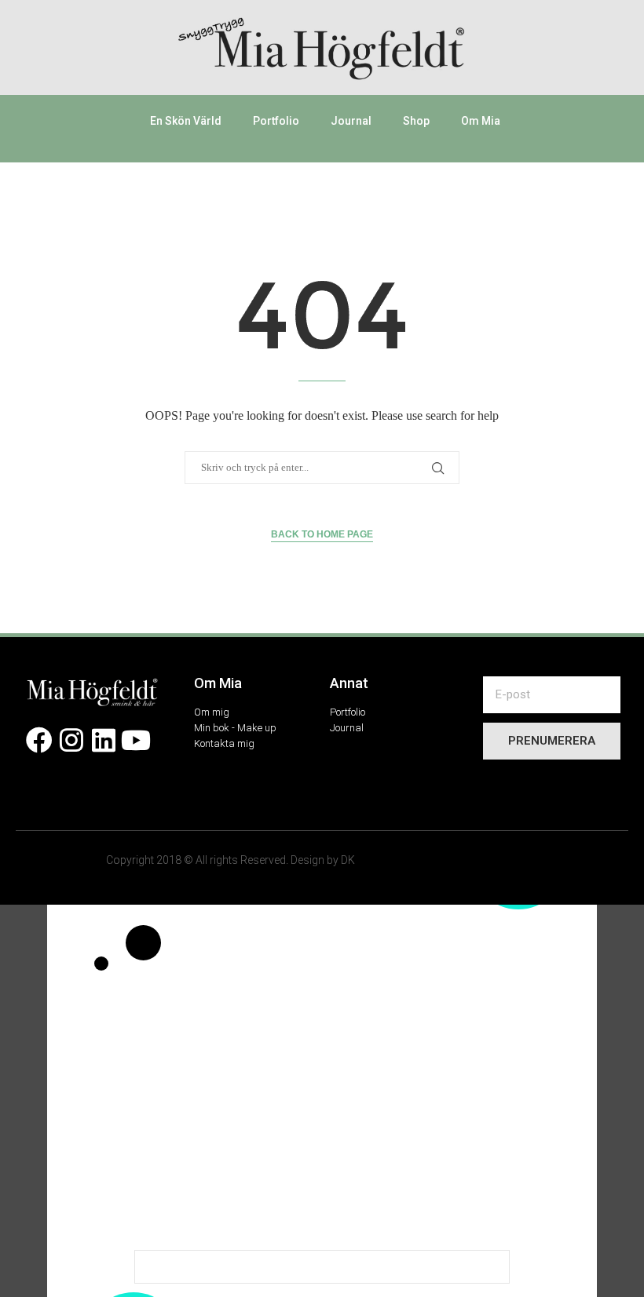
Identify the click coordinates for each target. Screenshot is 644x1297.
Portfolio (276, 121)
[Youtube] (135, 740)
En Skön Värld (185, 121)
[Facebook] (40, 740)
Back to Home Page (322, 534)
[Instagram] (72, 740)
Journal (351, 121)
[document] (322, 1101)
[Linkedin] (104, 740)
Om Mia (480, 121)
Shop (416, 121)
